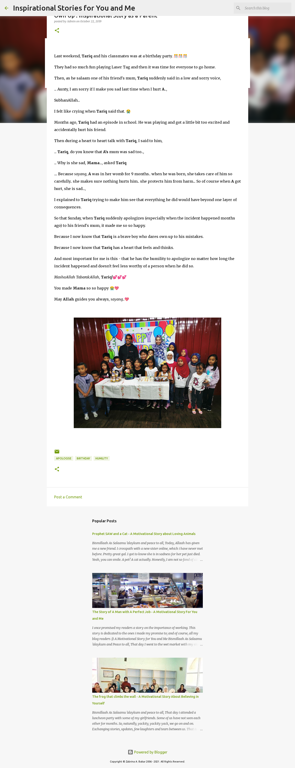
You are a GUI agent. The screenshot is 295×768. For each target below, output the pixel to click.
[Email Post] (57, 453)
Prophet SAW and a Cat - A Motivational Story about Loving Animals (143, 534)
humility (101, 458)
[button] (57, 31)
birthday (83, 458)
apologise (63, 458)
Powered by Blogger (150, 752)
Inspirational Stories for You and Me (74, 8)
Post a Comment (68, 497)
